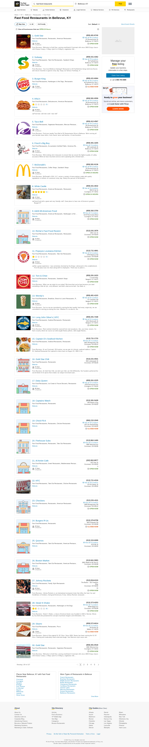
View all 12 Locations (91, 253)
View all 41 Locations (91, 298)
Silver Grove (20, 695)
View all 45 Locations (91, 37)
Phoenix (121, 725)
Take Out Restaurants (55, 60)
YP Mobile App (56, 717)
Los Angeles (108, 723)
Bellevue (28, 15)
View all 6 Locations (91, 502)
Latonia (18, 693)
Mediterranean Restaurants (70, 463)
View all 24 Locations (91, 100)
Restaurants (37, 15)
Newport (19, 683)
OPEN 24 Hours (45, 29)
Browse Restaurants (58, 723)
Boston (91, 719)
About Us (18, 712)
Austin (91, 714)
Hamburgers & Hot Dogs (56, 81)
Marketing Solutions (21, 725)
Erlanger (19, 685)
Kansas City (108, 719)
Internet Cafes (65, 688)
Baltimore (92, 717)
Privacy (49, 734)
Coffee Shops (52, 167)
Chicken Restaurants (63, 423)
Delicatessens (52, 101)
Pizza (59, 626)
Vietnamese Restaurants (68, 684)
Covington (19, 681)
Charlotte (92, 721)
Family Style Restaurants (56, 583)
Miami (121, 712)
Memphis (107, 727)
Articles (54, 712)
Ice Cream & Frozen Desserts (57, 383)
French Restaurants (66, 677)
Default (94, 24)
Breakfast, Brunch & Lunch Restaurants (61, 298)
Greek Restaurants (54, 463)
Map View (22, 24)
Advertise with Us (20, 717)
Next (98, 664)
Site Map (55, 719)
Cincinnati (19, 679)
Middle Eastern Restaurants (69, 681)
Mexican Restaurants (71, 124)
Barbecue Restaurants (67, 693)
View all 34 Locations (91, 123)
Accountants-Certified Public (57, 146)
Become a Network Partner (23, 723)
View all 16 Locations (91, 422)
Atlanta (91, 712)
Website (34, 41)
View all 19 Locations (91, 482)
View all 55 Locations (91, 167)
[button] (130, 4)
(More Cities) (103, 708)
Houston (106, 714)
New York (122, 717)
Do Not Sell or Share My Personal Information (69, 734)
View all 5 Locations (91, 442)
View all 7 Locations (91, 605)
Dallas (91, 725)
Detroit (106, 712)
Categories (55, 721)
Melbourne (19, 691)
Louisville (107, 725)
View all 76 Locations (91, 59)
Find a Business (57, 714)
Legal (98, 734)
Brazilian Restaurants (67, 679)
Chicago (91, 723)
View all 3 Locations (91, 145)
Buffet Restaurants (66, 682)
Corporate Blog (19, 719)
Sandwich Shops (68, 60)
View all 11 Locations (91, 319)
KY (22, 15)
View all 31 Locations (91, 188)
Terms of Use (90, 734)
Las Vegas (107, 721)
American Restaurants (64, 38)
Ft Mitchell (19, 688)
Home (16, 15)
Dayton (18, 690)
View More (94, 696)
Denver (91, 727)
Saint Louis (122, 727)
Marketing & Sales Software (24, 727)
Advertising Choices (21, 721)
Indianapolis (108, 717)
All (32, 24)
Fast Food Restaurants (39, 38)
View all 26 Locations (91, 80)
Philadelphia (123, 723)
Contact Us (18, 714)
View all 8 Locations (91, 542)
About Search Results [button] (127, 24)
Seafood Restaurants (55, 320)
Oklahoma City (124, 719)
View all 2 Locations (91, 213)
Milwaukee (122, 714)
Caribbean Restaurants (67, 686)
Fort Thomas (20, 686)
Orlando (121, 721)
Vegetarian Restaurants (55, 124)
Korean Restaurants (67, 691)
